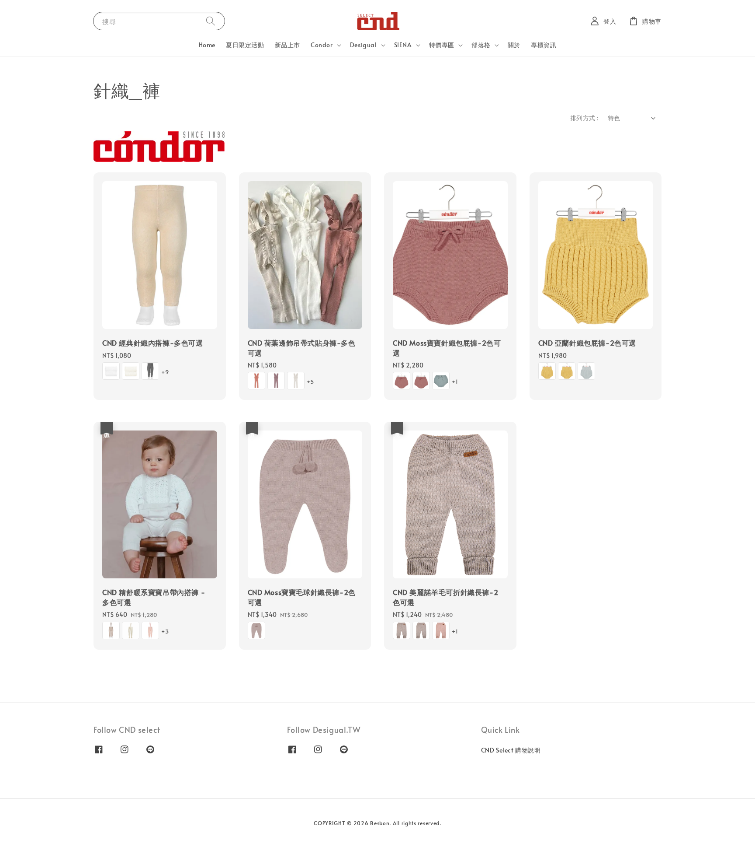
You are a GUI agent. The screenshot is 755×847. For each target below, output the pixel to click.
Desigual (363, 45)
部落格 (481, 45)
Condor (322, 45)
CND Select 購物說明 (511, 750)
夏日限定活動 (245, 45)
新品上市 (287, 45)
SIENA (403, 45)
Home (207, 45)
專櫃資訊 (543, 45)
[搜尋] (211, 20)
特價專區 (441, 45)
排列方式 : (584, 118)
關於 (514, 45)
